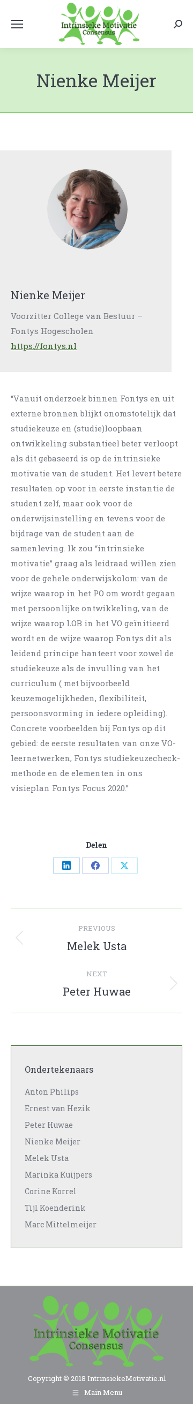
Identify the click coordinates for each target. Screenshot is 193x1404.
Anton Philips (52, 1092)
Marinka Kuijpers (58, 1175)
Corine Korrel (51, 1191)
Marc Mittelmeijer (60, 1224)
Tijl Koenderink (55, 1208)
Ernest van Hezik (58, 1108)
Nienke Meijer (52, 1141)
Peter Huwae (49, 1125)
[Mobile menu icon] (17, 24)
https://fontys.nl (44, 345)
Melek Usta (47, 1158)
